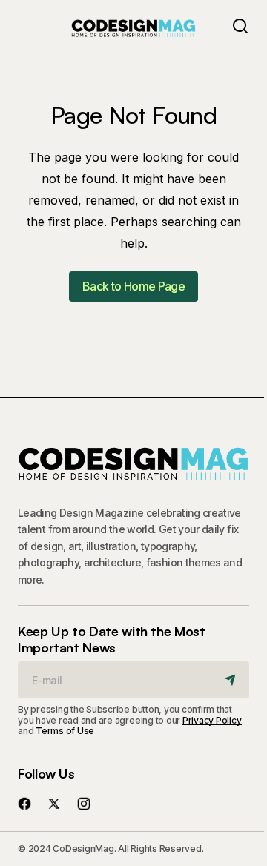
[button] (240, 26)
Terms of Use (65, 730)
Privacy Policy (212, 720)
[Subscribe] (232, 680)
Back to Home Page (133, 286)
